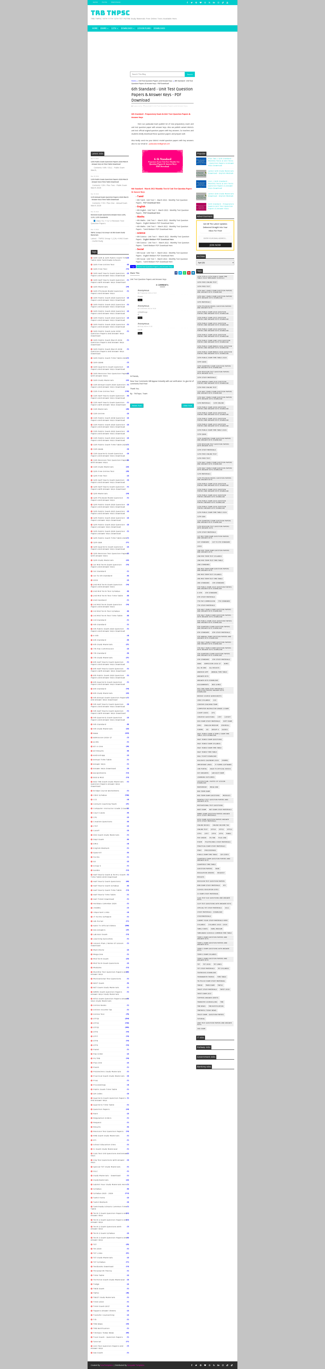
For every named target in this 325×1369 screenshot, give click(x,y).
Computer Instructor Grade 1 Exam (110, 808)
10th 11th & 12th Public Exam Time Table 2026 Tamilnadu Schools (109, 259)
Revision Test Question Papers (108, 1131)
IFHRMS (97, 908)
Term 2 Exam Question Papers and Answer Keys (212, 943)
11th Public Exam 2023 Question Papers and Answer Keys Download (108, 439)
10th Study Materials (103, 380)
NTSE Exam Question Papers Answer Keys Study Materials (110, 1000)
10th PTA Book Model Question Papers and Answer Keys (107, 292)
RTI (95, 1140)
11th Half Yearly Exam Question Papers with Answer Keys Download (108, 403)
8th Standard (99, 689)
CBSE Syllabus (100, 795)
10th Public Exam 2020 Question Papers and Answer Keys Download (108, 299)
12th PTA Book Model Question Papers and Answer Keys (107, 499)
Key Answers (99, 930)
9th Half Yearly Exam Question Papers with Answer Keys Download (108, 712)
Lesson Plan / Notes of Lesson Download (211, 782)
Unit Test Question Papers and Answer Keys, (170, 106)
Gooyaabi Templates (135, 1365)
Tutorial (97, 1342)
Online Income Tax (102, 1010)
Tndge (96, 1284)
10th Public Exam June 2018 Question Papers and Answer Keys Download (107, 333)
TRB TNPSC (110, 12)
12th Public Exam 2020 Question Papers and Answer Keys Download (108, 506)
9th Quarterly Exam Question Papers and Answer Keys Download (108, 719)
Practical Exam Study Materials (109, 1076)
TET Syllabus (99, 1262)
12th (113, 28)
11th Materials (100, 409)
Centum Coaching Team (105, 804)
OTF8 (95, 1041)
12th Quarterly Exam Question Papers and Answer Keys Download (108, 548)
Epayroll (97, 853)
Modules (97, 968)
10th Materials (100, 287)
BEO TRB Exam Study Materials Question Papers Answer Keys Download (107, 784)
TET (95, 1244)
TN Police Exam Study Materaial (109, 1280)
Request (97, 1122)
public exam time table (105, 1089)
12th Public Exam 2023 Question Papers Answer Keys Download (108, 526)
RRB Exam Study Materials (106, 1136)
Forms (104, 2)
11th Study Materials (103, 467)
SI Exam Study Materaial (105, 1149)
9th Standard (99, 724)
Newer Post (137, 405)
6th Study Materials (103, 644)
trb (95, 1319)
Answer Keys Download (104, 768)
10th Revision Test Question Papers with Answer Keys (213, 372)
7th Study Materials (103, 658)
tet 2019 (97, 1249)
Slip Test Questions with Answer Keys (214, 904)
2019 (95, 580)
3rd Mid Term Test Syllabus (106, 611)
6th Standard (99, 640)
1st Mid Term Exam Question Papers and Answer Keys (106, 566)
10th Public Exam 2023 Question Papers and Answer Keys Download (108, 319)
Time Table (98, 1275)
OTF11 (96, 1023)
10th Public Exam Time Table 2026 (110, 358)
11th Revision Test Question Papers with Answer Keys (213, 445)
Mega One (98, 954)
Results (97, 1127)
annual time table (102, 760)
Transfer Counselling (103, 1315)
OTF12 (96, 1027)
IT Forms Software (102, 917)
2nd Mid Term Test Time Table (108, 596)
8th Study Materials (103, 693)
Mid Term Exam (101, 959)
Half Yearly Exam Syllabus (106, 886)
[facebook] (187, 2)
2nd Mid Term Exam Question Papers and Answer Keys (106, 586)
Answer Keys (99, 764)
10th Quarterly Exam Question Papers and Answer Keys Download (108, 368)
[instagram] (218, 2)
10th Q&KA (98, 362)
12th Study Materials (103, 560)
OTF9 (95, 1045)
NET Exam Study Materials (106, 987)
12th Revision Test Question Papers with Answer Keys (213, 527)
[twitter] (192, 2)
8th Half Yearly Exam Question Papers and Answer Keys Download (108, 663)
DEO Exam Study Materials (106, 835)
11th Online (99, 414)
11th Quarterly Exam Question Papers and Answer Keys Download (108, 455)
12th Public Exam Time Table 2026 (110, 538)
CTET (95, 826)
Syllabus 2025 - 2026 (103, 1193)
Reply (140, 300)
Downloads (127, 28)
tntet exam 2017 (101, 1306)
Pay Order (98, 1054)
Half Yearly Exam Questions (107, 881)
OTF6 (95, 1032)
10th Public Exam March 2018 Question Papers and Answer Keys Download (107, 351)
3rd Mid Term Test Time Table (108, 616)
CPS (95, 817)
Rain (95, 1114)
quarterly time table (103, 1105)
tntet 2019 (98, 1302)
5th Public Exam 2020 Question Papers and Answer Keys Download (108, 630)
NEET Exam (98, 983)
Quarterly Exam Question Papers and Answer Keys (213, 859)
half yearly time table (104, 895)
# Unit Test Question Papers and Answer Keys (155, 266)
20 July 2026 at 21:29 (145, 326)
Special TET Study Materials (107, 1167)
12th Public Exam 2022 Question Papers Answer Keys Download (108, 519)
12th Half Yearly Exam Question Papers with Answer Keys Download (108, 488)
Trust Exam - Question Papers (108, 1337)
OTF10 (96, 1019)
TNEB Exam (98, 1289)
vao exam (98, 1353)
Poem (96, 1067)
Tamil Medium (100, 1202)
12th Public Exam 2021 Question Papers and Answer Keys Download (108, 512)
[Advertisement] (162, 51)
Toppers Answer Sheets (104, 1311)
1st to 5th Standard (102, 576)
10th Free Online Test (104, 265)
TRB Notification (101, 1328)
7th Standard (99, 653)
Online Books (99, 1005)
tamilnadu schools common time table (214, 933)
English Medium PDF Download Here (158, 239)
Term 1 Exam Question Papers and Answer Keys (109, 1214)
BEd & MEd (98, 777)
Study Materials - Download (106, 1176)
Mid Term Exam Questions (106, 963)
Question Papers (101, 1109)
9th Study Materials (103, 729)
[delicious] (223, 2)
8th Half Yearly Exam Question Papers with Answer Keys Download (108, 670)
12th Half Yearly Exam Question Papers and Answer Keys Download (108, 481)
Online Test (99, 1014)
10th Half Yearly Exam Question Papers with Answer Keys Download (108, 281)
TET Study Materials (103, 1258)
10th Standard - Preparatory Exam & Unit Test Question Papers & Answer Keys (221, 206)
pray (95, 1080)
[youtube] (227, 2)
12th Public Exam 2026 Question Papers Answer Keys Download (108, 532)
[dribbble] (205, 2)
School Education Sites (104, 1145)
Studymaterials (101, 1180)
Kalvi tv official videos (104, 926)
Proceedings (99, 1085)
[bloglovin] (200, 2)
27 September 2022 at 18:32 (148, 293)
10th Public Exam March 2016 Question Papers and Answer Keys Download (107, 342)
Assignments (99, 773)
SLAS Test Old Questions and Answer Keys (109, 1154)
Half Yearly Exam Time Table (107, 890)
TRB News (98, 1324)
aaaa (95, 733)
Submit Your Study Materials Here (110, 1184)
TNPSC (96, 1293)
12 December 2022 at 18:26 (147, 308)
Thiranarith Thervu (102, 1271)
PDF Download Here (151, 203)
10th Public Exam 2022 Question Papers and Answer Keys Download (108, 312)
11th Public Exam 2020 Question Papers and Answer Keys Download (108, 426)
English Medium (101, 848)
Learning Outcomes (103, 939)
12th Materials (100, 494)
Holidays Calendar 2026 (105, 904)
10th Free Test (100, 269)
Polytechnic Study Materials (107, 1072)
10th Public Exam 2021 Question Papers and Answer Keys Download (108, 306)
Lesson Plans (144, 28)
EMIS (95, 844)
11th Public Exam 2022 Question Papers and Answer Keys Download (108, 432)
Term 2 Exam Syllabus (104, 1233)
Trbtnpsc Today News (103, 1333)
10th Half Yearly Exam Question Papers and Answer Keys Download (108, 274)
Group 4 (97, 866)
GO (94, 861)
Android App (99, 755)
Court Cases (99, 813)
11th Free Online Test (103, 391)
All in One (98, 746)
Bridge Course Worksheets (106, 791)
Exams (104, 28)
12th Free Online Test (103, 471)
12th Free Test (100, 476)
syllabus (97, 1189)
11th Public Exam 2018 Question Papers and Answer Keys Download (108, 419)
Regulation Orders (102, 1118)
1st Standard (99, 571)
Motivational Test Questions (107, 979)
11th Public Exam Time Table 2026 (110, 445)
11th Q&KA (98, 449)
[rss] (209, 2)
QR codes (97, 1094)
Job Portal (98, 921)
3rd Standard (99, 620)
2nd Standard (100, 600)
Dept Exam (98, 839)
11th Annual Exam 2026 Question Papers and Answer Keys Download (108, 386)
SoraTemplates (106, 1365)
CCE (95, 799)
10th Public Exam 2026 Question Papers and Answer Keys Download (108, 325)
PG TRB (96, 1058)
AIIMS (96, 742)
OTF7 (95, 1036)
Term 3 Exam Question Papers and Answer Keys (212, 959)
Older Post (187, 405)
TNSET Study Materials (104, 1297)
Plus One (97, 1063)
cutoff (96, 830)
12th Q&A (97, 542)
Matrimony (115, 2)
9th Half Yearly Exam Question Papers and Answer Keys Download (108, 705)
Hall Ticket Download (103, 899)
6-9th (96, 636)
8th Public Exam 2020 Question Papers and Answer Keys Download (108, 676)
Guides (96, 870)
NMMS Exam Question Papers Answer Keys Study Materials (106, 993)
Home (95, 2)
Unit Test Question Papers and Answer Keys (155, 81)
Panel (96, 1049)
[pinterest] (196, 2)
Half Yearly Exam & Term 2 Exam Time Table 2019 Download (108, 876)
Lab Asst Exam (100, 934)
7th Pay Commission (103, 649)
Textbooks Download (103, 1266)
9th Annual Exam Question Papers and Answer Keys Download (109, 699)
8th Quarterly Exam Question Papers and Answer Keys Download (108, 683)
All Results (98, 751)
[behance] (214, 2)
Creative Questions (102, 822)
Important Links (101, 912)
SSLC (95, 1171)
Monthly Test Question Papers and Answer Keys (212, 800)
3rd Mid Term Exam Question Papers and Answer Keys (106, 606)
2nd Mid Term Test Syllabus (106, 591)
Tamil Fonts (99, 1198)
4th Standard (99, 624)
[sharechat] (232, 2)
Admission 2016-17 (102, 738)
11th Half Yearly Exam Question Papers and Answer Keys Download (108, 397)
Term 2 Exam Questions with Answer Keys (213, 949)
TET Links (98, 1253)
